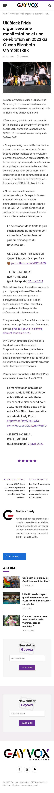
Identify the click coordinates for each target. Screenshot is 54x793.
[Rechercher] (49, 5)
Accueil (6, 14)
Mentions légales (11, 785)
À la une (9, 568)
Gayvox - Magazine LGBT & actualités (28, 782)
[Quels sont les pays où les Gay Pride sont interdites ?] (11, 582)
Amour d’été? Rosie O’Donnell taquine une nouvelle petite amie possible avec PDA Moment (14, 491)
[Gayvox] (27, 5)
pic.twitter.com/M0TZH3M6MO (27, 425)
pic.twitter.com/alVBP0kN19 (28, 263)
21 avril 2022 (35, 443)
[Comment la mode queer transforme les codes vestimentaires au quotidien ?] (11, 620)
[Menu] (5, 5)
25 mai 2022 (35, 281)
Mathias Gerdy (25, 511)
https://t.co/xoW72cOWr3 (23, 420)
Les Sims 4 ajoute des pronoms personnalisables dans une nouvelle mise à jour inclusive (39, 491)
